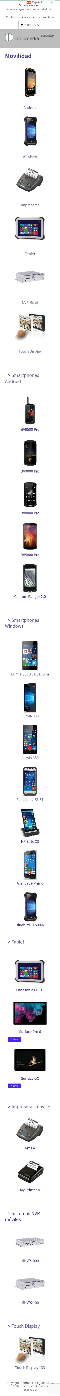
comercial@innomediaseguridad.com (30, 9)
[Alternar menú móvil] (53, 43)
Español (36, 2)
